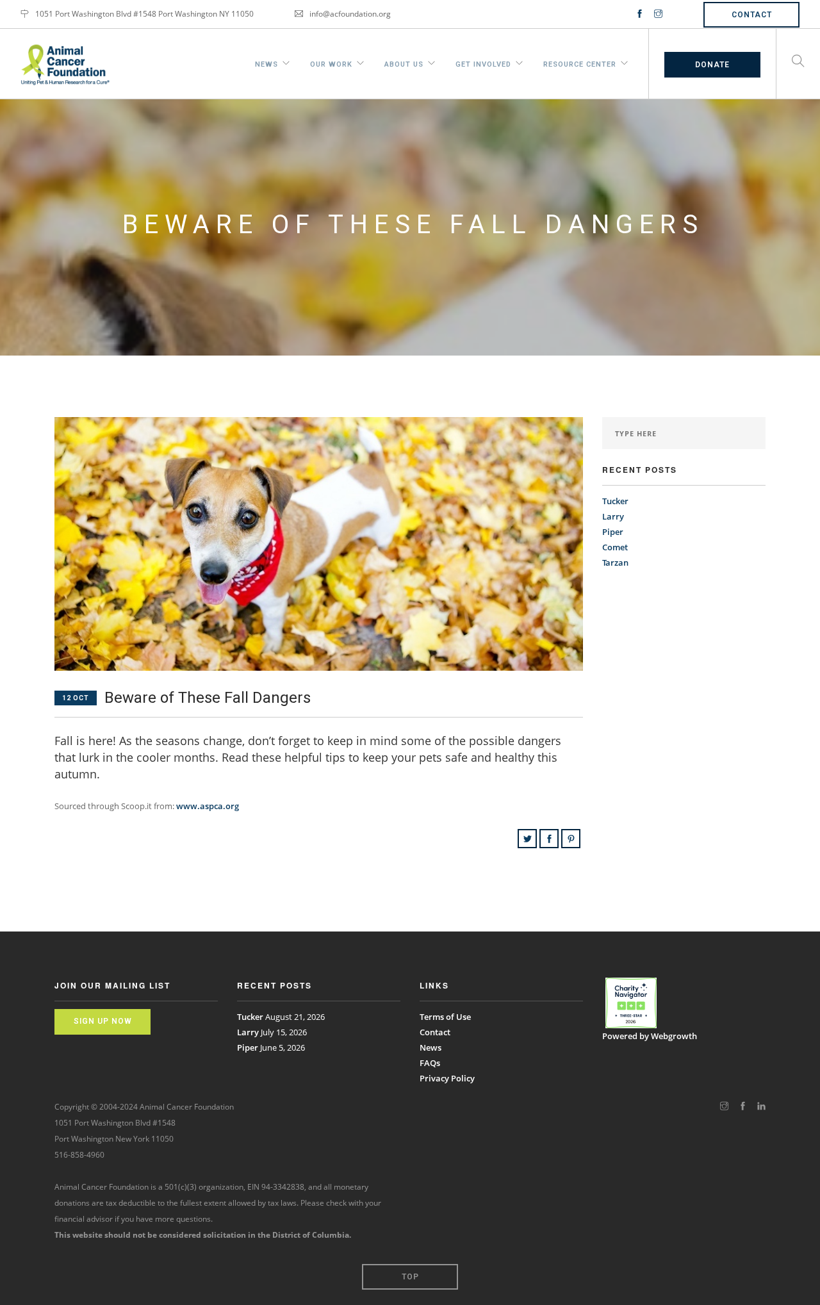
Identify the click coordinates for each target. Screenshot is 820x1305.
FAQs (430, 1063)
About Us (403, 62)
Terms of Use (445, 1016)
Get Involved (483, 62)
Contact (752, 14)
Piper (612, 532)
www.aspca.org (207, 806)
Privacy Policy (447, 1078)
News (266, 62)
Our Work (331, 62)
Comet (615, 547)
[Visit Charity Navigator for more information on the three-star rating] (631, 1003)
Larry (613, 516)
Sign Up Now (103, 1021)
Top (410, 1276)
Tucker (615, 501)
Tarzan (615, 562)
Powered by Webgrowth (649, 1036)
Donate (712, 64)
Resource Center (579, 62)
